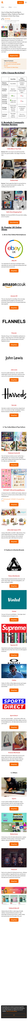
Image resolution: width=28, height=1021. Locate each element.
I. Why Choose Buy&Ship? (11, 62)
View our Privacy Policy (11, 1011)
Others (10, 7)
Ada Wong (7, 18)
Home (2, 7)
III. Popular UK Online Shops (11, 67)
